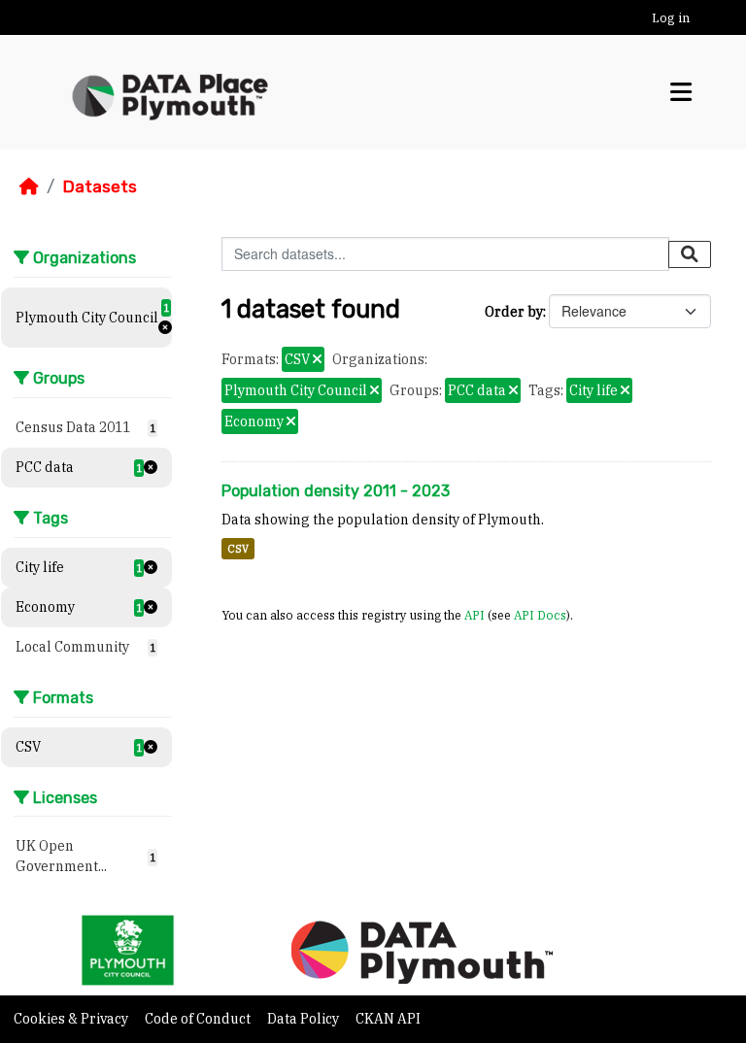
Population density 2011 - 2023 (335, 491)
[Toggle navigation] (681, 92)
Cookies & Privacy (72, 1018)
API (474, 614)
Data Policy (304, 1018)
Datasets (99, 186)
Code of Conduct (199, 1018)
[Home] (29, 186)
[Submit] (689, 254)
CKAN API (388, 1018)
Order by (514, 311)
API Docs (540, 614)
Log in (671, 18)
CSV (238, 548)
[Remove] (317, 360)
